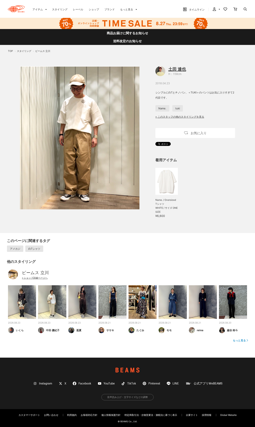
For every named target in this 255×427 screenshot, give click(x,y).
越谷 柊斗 (232, 330)
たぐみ (140, 330)
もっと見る (239, 340)
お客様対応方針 (89, 414)
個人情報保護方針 (111, 414)
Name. (162, 108)
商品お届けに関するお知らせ (127, 33)
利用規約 (72, 414)
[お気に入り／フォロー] (225, 9)
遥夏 (78, 330)
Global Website (228, 414)
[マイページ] (216, 9)
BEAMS (127, 370)
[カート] (235, 9)
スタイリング (60, 9)
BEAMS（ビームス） (16, 9)
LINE (176, 383)
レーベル (78, 9)
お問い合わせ (51, 414)
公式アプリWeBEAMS (208, 383)
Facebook (84, 383)
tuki (177, 108)
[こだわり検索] (245, 9)
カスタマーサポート (29, 414)
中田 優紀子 (53, 330)
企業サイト (192, 414)
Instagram (45, 383)
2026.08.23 (14, 323)
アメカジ (15, 248)
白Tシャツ (34, 248)
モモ (169, 330)
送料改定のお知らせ (127, 41)
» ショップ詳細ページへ (35, 277)
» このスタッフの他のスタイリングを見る (179, 116)
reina (200, 330)
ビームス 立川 (35, 272)
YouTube (109, 383)
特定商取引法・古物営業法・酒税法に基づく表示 (151, 414)
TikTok (131, 383)
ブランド (109, 9)
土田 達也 (177, 69)
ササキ (110, 330)
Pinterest (154, 383)
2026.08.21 (104, 323)
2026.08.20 (225, 323)
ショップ (94, 9)
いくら (20, 330)
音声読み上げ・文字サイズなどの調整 (127, 397)
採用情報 (206, 414)
